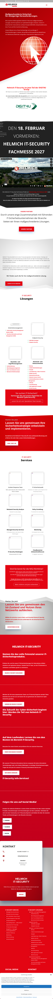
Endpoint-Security (33, 922)
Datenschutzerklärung (27, 997)
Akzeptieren (26, 986)
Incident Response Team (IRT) (13, 918)
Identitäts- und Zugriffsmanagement (37, 912)
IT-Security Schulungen (11, 927)
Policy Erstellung (10, 937)
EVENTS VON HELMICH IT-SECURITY (13, 752)
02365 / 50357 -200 (11, 443)
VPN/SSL (33, 948)
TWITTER (7, 833)
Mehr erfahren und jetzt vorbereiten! (26, 584)
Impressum (35, 997)
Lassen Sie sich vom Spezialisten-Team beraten (26, 401)
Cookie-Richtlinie (19, 997)
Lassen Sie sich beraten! (13, 283)
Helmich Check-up (10, 932)
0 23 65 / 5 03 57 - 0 (10, 1)
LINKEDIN (7, 820)
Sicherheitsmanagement (34, 957)
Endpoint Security (35, 926)
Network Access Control (36, 942)
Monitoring (8, 935)
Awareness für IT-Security (12, 924)
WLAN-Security (34, 954)
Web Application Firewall (37, 952)
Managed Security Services (12, 912)
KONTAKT (21, 894)
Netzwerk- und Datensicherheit (36, 928)
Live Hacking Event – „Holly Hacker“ (14, 922)
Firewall (33, 934)
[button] (51, 974)
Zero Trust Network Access (37, 918)
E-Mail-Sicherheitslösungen (37, 932)
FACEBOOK (7, 826)
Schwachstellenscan (11, 920)
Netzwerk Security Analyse (12, 914)
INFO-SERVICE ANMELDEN (11, 772)
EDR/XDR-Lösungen (35, 924)
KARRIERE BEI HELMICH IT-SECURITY (13, 704)
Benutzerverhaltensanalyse (37, 920)
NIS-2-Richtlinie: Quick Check (13, 916)
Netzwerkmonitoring (36, 940)
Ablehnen (26, 990)
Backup (32, 929)
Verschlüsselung (35, 950)
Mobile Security (34, 938)
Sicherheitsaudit (10, 939)
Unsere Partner (26, 229)
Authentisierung (35, 913)
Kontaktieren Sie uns (13, 627)
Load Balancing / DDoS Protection (38, 936)
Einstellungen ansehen (26, 994)
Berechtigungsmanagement (37, 915)
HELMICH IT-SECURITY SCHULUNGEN (13, 673)
